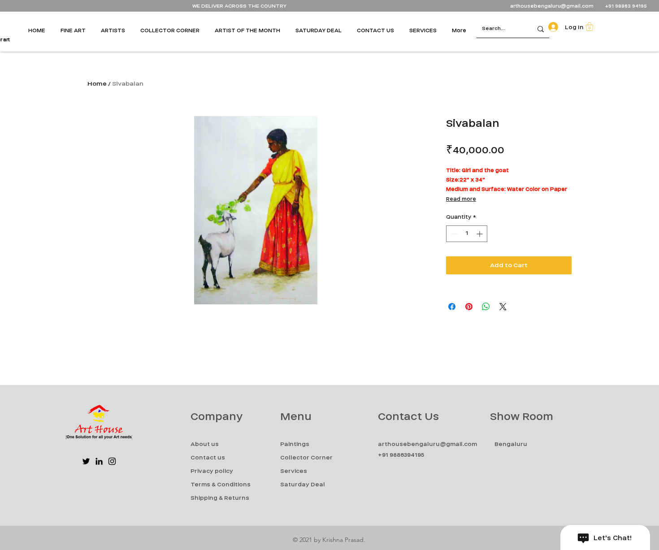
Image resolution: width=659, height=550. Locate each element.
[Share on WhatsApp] (486, 306)
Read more (461, 199)
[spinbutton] (467, 234)
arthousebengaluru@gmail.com (552, 6)
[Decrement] (453, 234)
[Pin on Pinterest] (469, 306)
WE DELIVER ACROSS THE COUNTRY (239, 6)
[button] (76, 30)
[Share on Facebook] (452, 306)
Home (97, 83)
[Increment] (480, 234)
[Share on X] (503, 306)
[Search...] (540, 29)
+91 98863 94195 (626, 6)
